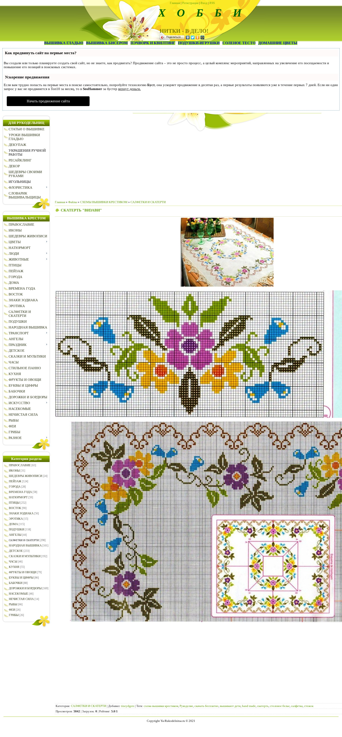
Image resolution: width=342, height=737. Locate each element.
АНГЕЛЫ (15, 534)
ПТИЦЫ (14, 502)
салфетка (297, 706)
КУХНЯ (14, 567)
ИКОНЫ (14, 470)
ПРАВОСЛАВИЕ (20, 465)
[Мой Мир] (202, 37)
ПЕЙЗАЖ (15, 481)
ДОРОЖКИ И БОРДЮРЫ (25, 588)
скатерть (262, 706)
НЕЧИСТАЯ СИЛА (21, 599)
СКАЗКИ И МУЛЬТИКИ (24, 556)
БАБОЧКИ (15, 583)
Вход (204, 3)
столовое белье (280, 706)
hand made (249, 706)
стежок (308, 706)
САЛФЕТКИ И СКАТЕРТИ (24, 540)
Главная (175, 3)
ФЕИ (12, 609)
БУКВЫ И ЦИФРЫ (21, 577)
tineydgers (127, 706)
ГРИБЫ (14, 615)
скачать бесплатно (206, 706)
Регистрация (190, 3)
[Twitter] (192, 37)
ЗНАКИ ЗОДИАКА (21, 513)
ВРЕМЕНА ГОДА (20, 492)
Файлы (72, 202)
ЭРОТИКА (16, 518)
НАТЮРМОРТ (18, 497)
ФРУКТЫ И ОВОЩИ (22, 572)
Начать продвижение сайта (48, 101)
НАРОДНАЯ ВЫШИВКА (25, 545)
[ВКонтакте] (187, 37)
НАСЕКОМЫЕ (18, 593)
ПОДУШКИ (16, 529)
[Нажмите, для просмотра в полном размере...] (227, 285)
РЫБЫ (13, 604)
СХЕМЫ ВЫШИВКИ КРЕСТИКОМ (103, 202)
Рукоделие (186, 706)
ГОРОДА (14, 486)
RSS (212, 3)
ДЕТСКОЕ (16, 551)
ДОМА (13, 524)
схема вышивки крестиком (161, 706)
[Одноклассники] (197, 37)
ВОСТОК (15, 508)
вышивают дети (230, 706)
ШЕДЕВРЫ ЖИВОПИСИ (25, 476)
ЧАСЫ (13, 561)
